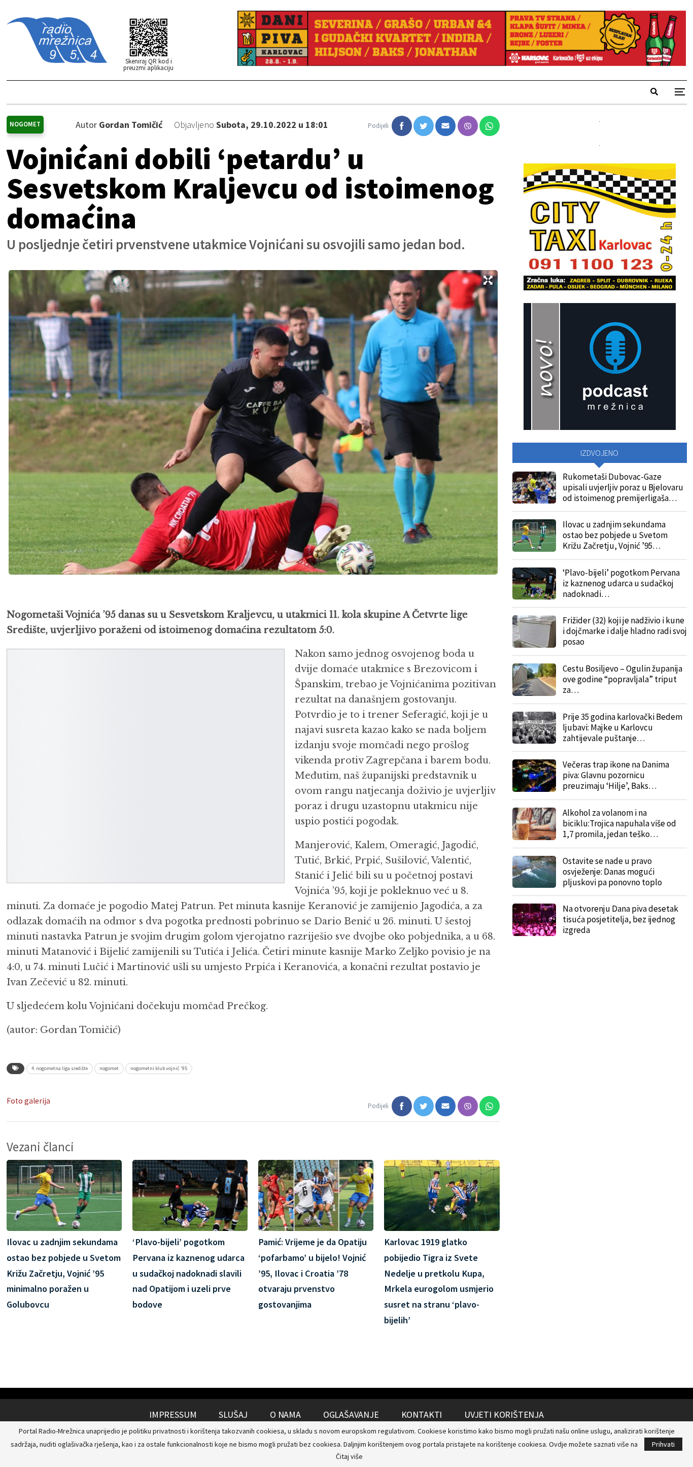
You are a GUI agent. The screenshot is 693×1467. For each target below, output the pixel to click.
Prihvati (663, 1444)
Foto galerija (28, 1101)
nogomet (109, 1068)
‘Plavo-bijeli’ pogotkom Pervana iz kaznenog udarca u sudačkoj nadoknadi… (621, 583)
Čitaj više (349, 1456)
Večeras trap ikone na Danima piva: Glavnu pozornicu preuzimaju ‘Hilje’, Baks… (616, 775)
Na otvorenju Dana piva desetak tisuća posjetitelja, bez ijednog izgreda (620, 919)
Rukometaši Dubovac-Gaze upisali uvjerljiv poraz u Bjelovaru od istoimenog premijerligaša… (623, 487)
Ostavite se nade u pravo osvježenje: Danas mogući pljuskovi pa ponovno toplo (612, 871)
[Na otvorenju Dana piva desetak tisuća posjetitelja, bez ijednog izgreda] (534, 920)
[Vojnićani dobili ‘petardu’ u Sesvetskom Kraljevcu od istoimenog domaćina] (402, 126)
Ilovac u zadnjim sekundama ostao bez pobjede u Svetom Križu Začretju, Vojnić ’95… (615, 535)
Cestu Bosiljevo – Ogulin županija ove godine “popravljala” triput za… (622, 679)
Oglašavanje (351, 1414)
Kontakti (421, 1414)
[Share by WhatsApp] (489, 126)
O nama (285, 1414)
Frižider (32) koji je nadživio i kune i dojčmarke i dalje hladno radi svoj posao (625, 631)
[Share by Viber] (468, 126)
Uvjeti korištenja (504, 1414)
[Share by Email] (445, 126)
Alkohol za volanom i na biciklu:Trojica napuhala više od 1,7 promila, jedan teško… (619, 823)
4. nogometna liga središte (59, 1068)
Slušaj (233, 1414)
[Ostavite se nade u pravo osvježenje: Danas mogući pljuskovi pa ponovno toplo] (534, 872)
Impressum (172, 1414)
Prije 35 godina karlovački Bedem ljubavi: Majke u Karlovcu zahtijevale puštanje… (622, 727)
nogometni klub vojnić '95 (158, 1068)
